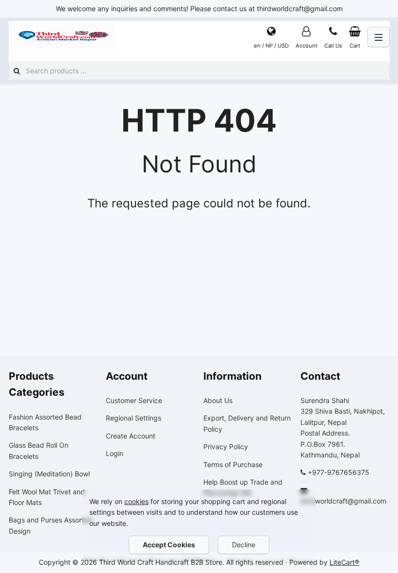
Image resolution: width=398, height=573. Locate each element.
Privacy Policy (225, 446)
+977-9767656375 (338, 472)
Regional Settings (133, 418)
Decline (243, 544)
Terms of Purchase (233, 464)
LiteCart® (344, 562)
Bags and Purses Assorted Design (50, 525)
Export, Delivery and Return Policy (247, 423)
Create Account (130, 436)
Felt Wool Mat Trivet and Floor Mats (47, 497)
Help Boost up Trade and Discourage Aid (242, 487)
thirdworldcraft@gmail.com (343, 501)
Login (114, 453)
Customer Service (134, 400)
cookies (136, 501)
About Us (217, 400)
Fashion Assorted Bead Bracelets (45, 422)
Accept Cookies (169, 544)
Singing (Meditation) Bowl (49, 474)
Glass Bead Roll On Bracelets (38, 450)
